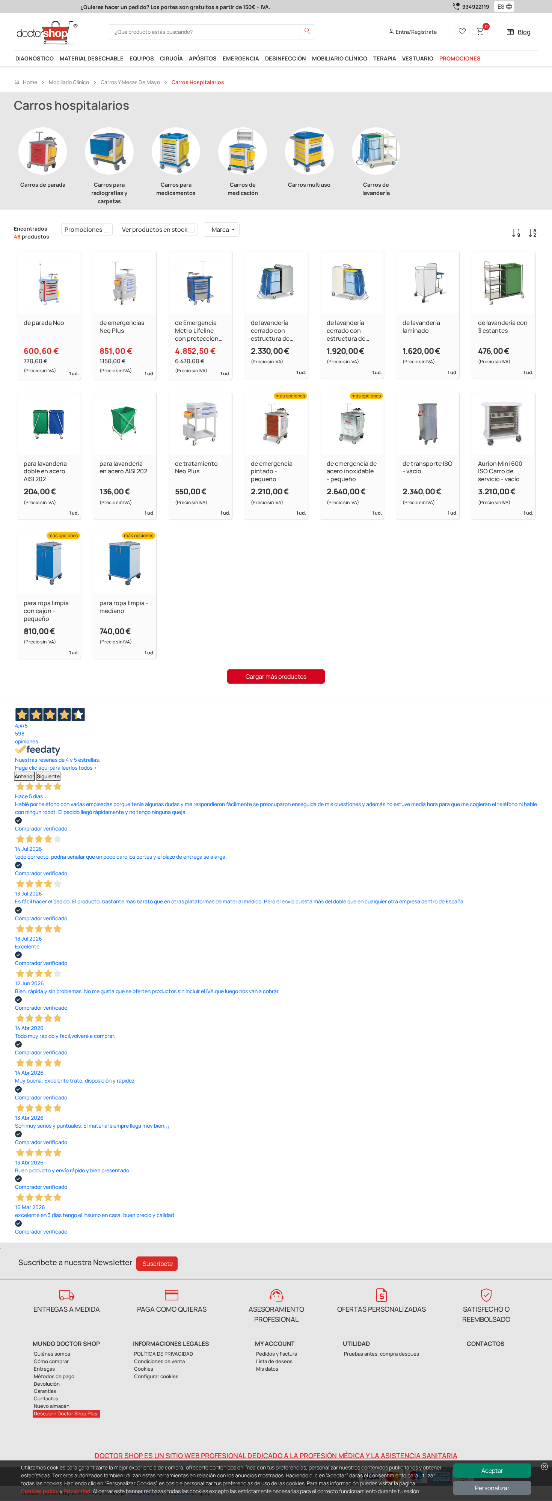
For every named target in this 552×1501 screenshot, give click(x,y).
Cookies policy (40, 1491)
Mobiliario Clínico (339, 58)
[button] (510, 7)
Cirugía (171, 58)
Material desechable (92, 58)
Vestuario (417, 58)
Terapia (384, 58)
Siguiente (48, 776)
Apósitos (203, 58)
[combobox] (499, 7)
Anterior (24, 776)
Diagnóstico (34, 58)
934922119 (475, 6)
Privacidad (76, 1491)
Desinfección (285, 58)
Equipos (142, 58)
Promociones (460, 58)
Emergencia (241, 58)
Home (25, 82)
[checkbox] (106, 229)
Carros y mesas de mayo (130, 82)
